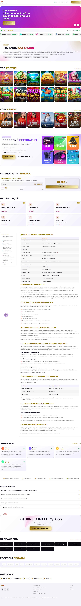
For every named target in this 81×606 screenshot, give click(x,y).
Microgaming (61, 544)
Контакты (72, 589)
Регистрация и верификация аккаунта (7, 244)
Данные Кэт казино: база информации (8, 237)
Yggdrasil (74, 544)
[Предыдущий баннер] (75, 25)
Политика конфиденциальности (39, 587)
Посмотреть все (75, 540)
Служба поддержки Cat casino (7, 263)
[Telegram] (2, 589)
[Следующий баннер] (78, 25)
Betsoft (20, 548)
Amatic (47, 548)
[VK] (5, 589)
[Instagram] (8, 589)
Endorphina (6, 548)
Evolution (47, 544)
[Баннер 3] (7, 25)
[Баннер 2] (5, 25)
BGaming (34, 548)
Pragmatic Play (6, 544)
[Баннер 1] (2, 25)
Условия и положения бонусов (39, 593)
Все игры (77, 68)
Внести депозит (62, 186)
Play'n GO (33, 544)
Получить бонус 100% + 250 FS (40, 528)
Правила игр (35, 591)
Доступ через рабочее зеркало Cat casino (7, 248)
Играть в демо (9, 157)
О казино (72, 587)
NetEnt (20, 544)
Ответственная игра (37, 589)
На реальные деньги (24, 157)
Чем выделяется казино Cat (8, 241)
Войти (67, 2)
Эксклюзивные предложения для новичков (8, 256)
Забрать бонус (9, 22)
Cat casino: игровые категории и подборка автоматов (7, 252)
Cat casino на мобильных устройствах (8, 260)
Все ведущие (76, 110)
